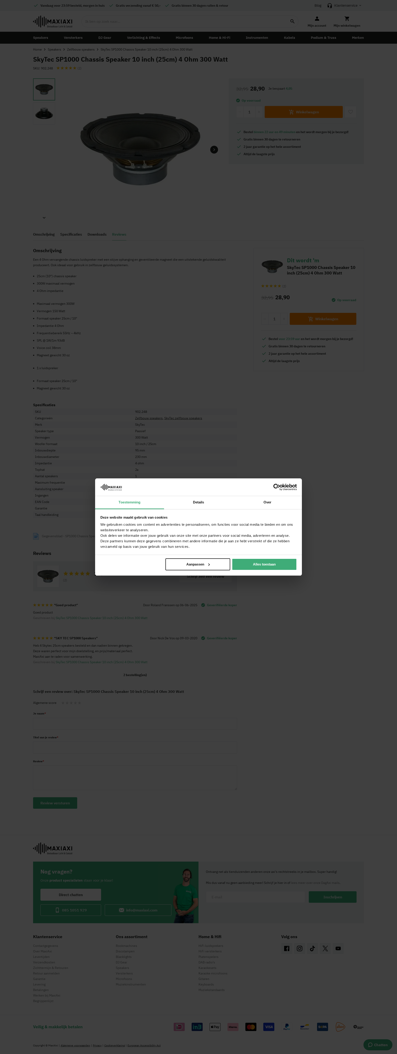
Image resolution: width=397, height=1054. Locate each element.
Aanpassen (195, 564)
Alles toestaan (264, 564)
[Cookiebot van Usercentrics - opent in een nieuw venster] (277, 487)
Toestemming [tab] (129, 502)
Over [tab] (267, 502)
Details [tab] (198, 502)
